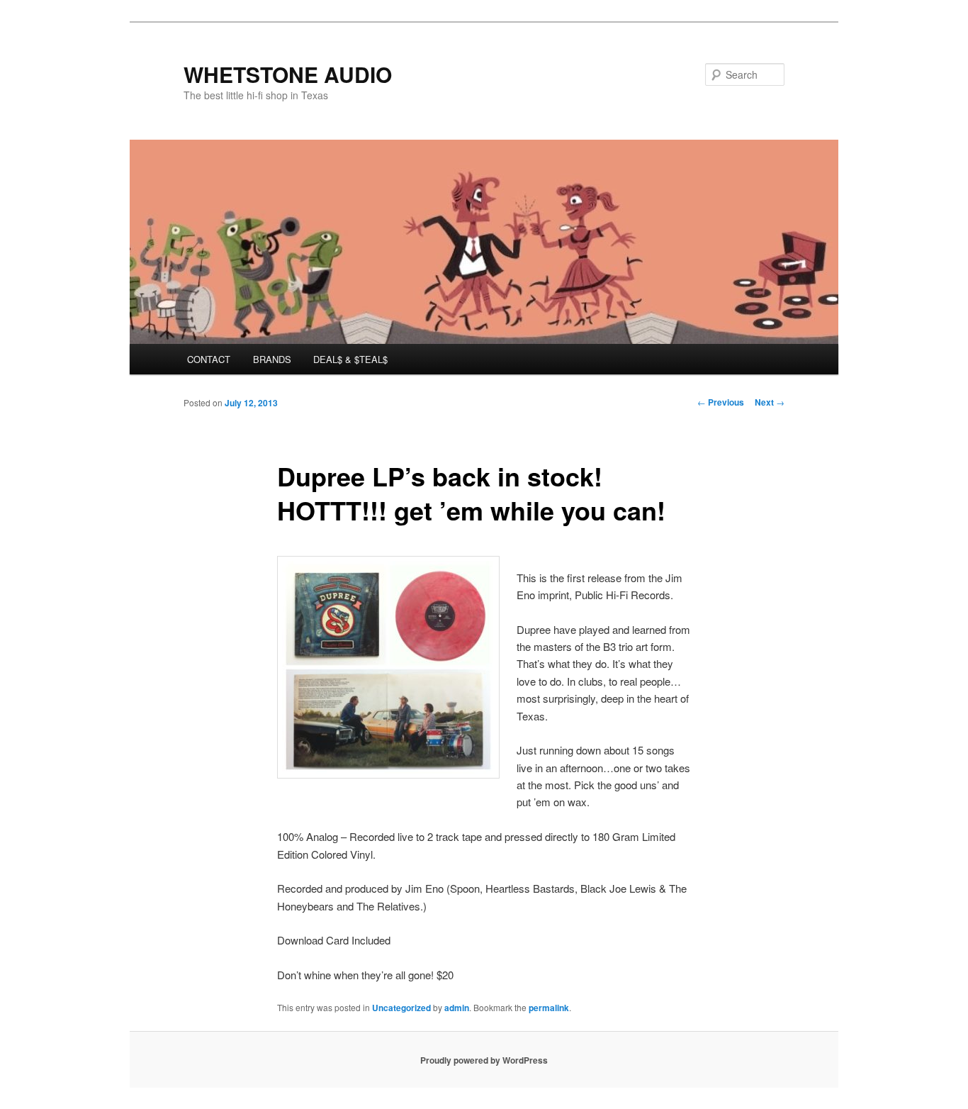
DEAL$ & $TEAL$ (350, 359)
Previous (720, 402)
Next (769, 402)
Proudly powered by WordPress (484, 1060)
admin (456, 1007)
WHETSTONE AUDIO (288, 74)
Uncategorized (401, 1007)
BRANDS (272, 359)
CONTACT (208, 359)
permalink (549, 1007)
